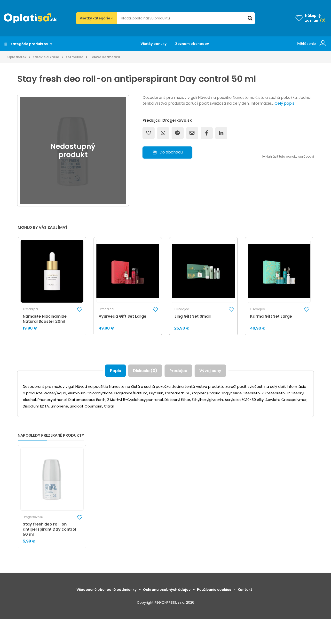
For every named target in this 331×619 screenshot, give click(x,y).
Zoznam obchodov (192, 43)
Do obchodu (171, 152)
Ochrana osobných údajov (166, 589)
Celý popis (284, 103)
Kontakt (245, 589)
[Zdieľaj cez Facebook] (207, 133)
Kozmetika (74, 57)
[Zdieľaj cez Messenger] (178, 133)
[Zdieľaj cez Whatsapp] (163, 133)
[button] (79, 309)
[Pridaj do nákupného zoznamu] (148, 133)
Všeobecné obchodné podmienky (106, 589)
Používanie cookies (214, 589)
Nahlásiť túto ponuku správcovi (289, 157)
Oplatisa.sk (16, 57)
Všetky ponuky (153, 43)
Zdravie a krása (45, 57)
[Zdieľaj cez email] (192, 133)
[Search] (250, 18)
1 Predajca (30, 309)
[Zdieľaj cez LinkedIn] (221, 133)
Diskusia (145, 370)
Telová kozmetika (105, 57)
